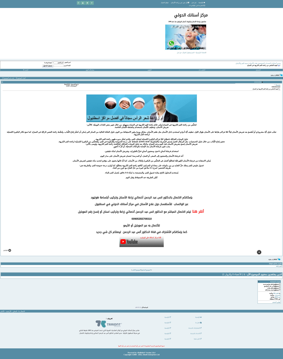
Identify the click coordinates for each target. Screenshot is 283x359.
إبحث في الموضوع (9, 78)
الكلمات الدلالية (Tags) (275, 264)
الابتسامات (277, 295)
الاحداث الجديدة (195, 333)
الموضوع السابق (146, 270)
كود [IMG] (277, 297)
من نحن (179, 52)
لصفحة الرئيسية (201, 52)
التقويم (149, 70)
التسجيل (258, 70)
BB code (276, 293)
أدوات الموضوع (21, 78)
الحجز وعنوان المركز (188, 52)
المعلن (15, 311)
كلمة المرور (67, 65)
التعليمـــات (202, 70)
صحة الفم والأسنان (242, 63)
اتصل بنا (197, 322)
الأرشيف (8, 311)
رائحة (277, 266)
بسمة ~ (277, 85)
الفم (281, 266)
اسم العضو (68, 62)
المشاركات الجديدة (194, 328)
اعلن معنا (197, 339)
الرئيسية (201, 2)
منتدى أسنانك (276, 63)
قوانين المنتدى (276, 302)
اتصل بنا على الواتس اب (196, 5)
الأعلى (2, 311)
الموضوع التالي (136, 270)
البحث (26, 70)
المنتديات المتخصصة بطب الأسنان (260, 63)
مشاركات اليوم (90, 70)
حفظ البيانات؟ (48, 63)
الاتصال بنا (21, 311)
